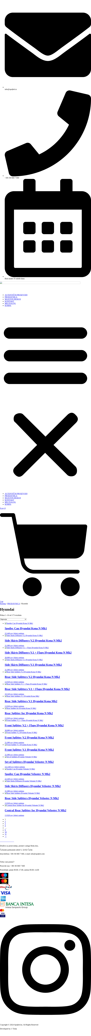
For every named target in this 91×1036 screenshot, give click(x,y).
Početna (3, 604)
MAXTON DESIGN (13, 299)
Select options (19, 633)
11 (6, 834)
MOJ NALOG (10, 303)
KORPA (8, 305)
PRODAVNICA (11, 297)
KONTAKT (9, 301)
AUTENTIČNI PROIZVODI (16, 295)
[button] (45, 400)
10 (6, 832)
